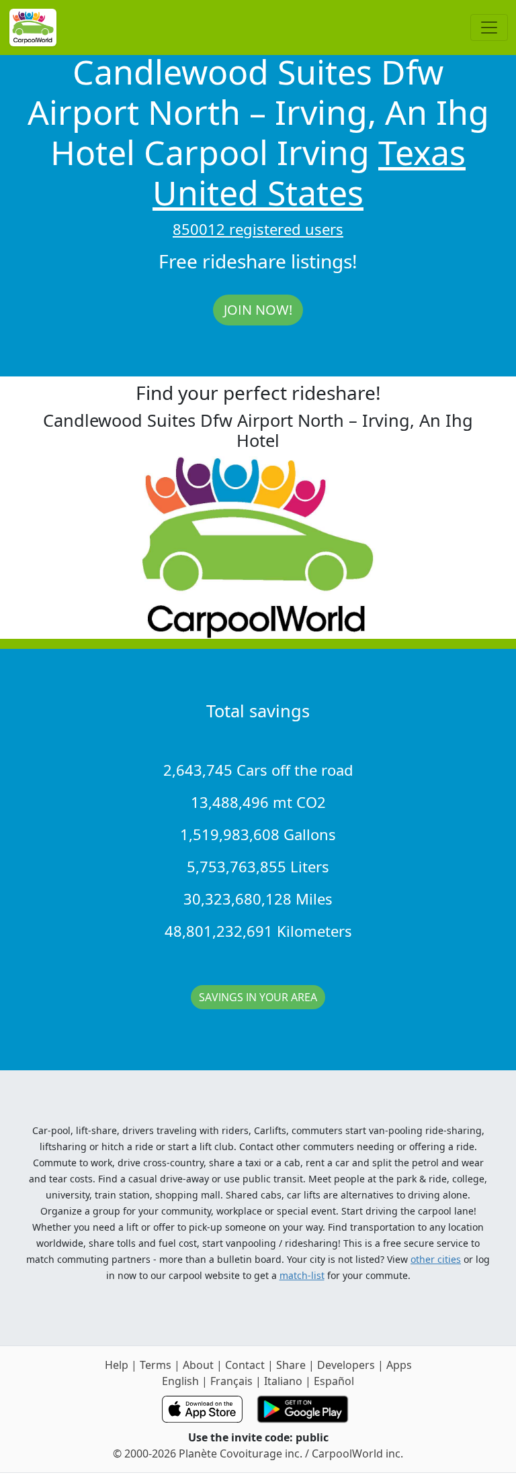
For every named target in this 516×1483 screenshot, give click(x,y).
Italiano (283, 1381)
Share (291, 1365)
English (180, 1381)
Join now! (258, 310)
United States (258, 192)
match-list (302, 1275)
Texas (422, 152)
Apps (399, 1365)
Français (231, 1381)
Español (334, 1381)
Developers (346, 1365)
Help (116, 1365)
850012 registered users (258, 229)
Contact (245, 1365)
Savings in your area (258, 997)
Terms (155, 1365)
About (198, 1365)
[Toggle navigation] (489, 27)
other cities (436, 1259)
